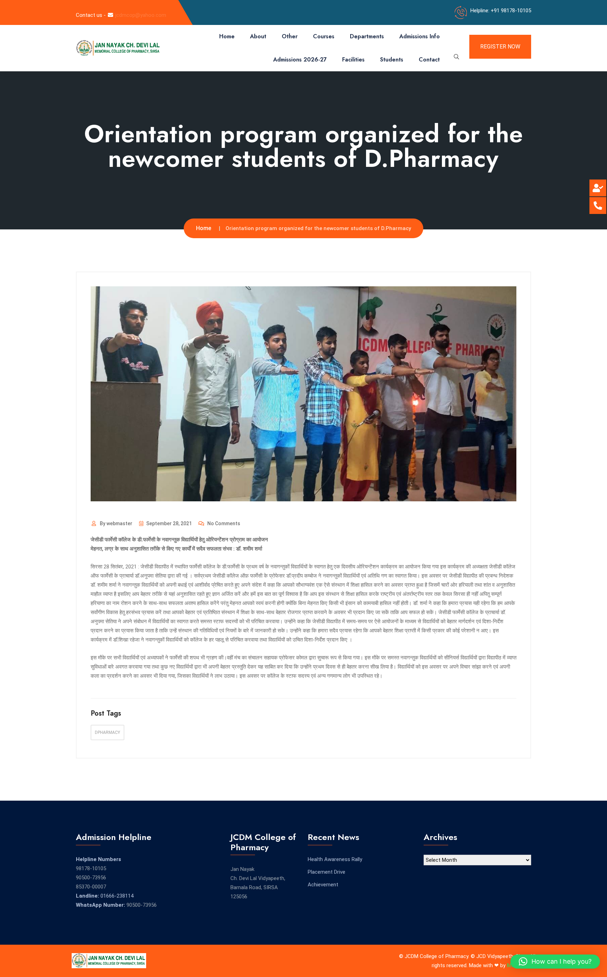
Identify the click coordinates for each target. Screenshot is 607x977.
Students (391, 60)
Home (227, 36)
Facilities (353, 60)
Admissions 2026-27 (300, 60)
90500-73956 (91, 877)
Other (290, 36)
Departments (367, 36)
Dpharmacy (107, 732)
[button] (555, 962)
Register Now (500, 46)
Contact (429, 60)
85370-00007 (91, 887)
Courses (323, 36)
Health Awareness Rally (335, 859)
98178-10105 (91, 868)
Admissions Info (419, 36)
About (258, 36)
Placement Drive (326, 872)
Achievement (323, 884)
